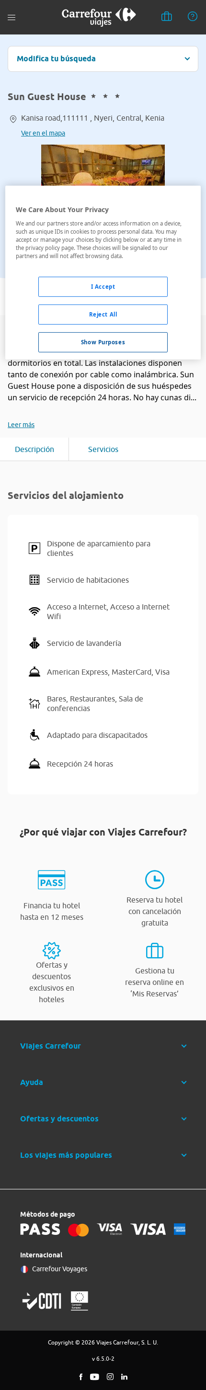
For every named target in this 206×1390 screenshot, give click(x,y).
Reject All (103, 314)
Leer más (21, 425)
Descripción (34, 449)
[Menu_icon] (11, 17)
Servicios (103, 449)
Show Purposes (103, 342)
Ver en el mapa (43, 133)
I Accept (103, 286)
